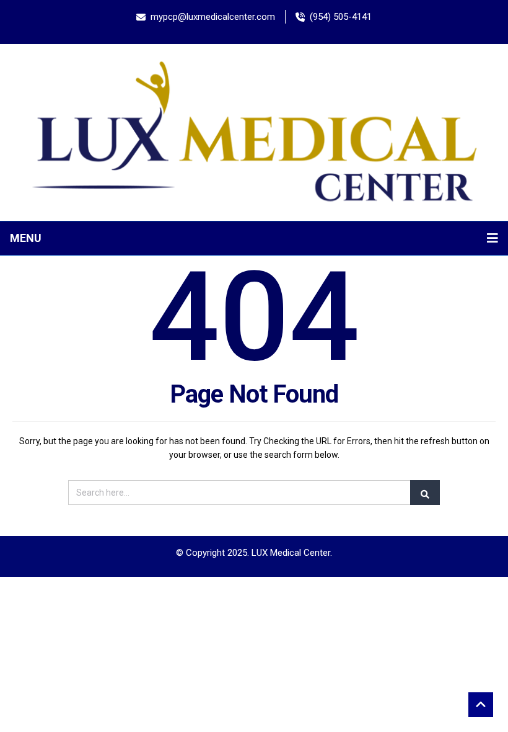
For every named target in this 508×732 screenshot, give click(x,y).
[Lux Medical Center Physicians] (254, 131)
